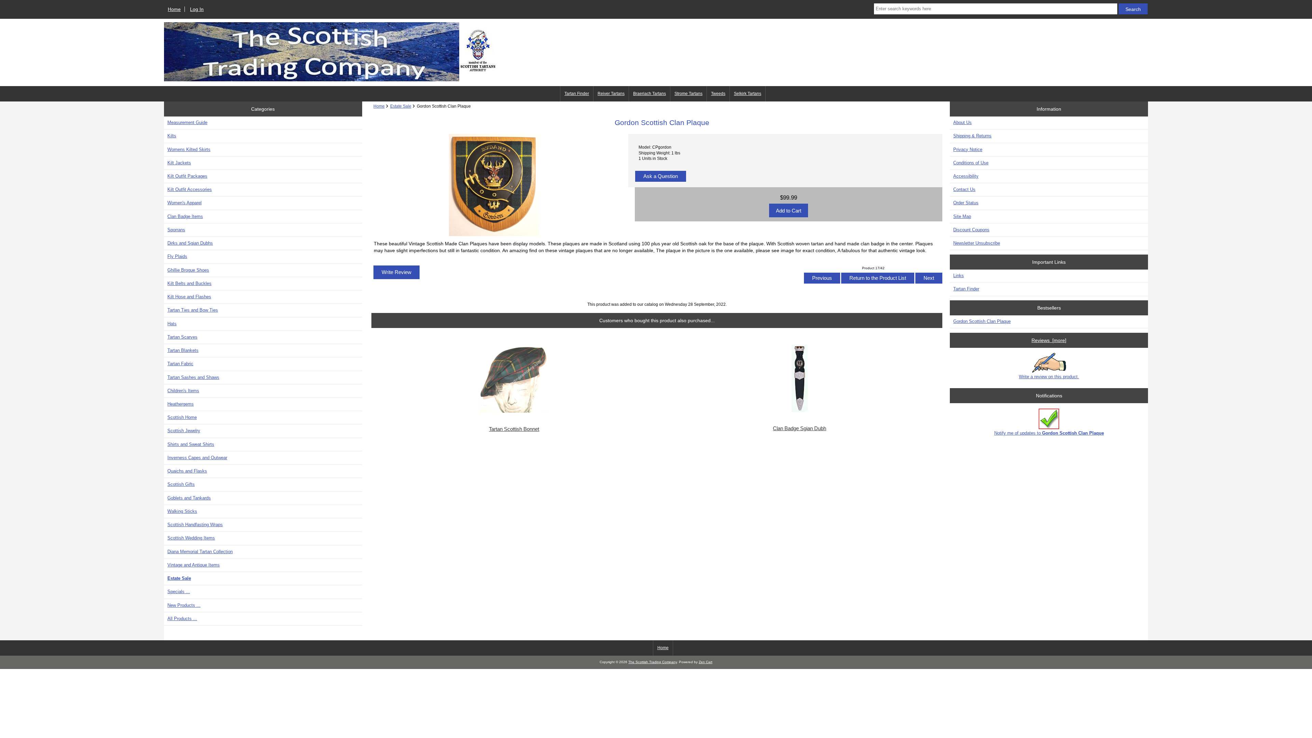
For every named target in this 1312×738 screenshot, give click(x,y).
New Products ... (184, 605)
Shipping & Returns (972, 135)
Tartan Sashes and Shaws (193, 377)
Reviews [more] (1048, 340)
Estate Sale (400, 106)
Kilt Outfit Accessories (189, 189)
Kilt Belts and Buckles (189, 283)
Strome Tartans (688, 93)
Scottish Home (182, 417)
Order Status (966, 202)
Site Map (962, 216)
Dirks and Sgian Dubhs (190, 243)
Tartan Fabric (180, 363)
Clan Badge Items (185, 216)
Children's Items (183, 390)
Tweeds (718, 93)
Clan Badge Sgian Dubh (799, 428)
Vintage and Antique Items (193, 565)
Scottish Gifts (181, 484)
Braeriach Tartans (649, 93)
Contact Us (964, 189)
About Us (962, 122)
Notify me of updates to (1049, 433)
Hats (172, 323)
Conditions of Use (970, 162)
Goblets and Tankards (189, 498)
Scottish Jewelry (183, 430)
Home (174, 9)
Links (958, 275)
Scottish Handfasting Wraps (195, 524)
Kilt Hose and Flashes (189, 296)
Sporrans (176, 229)
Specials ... (178, 591)
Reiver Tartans (611, 93)
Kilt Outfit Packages (187, 176)
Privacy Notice (967, 149)
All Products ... (182, 618)
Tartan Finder (576, 93)
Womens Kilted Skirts (188, 149)
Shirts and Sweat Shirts (190, 444)
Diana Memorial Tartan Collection (200, 551)
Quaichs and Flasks (187, 471)
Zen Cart (705, 662)
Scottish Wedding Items (191, 538)
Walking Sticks (182, 511)
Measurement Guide (187, 122)
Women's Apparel (184, 202)
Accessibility (966, 176)
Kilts (171, 135)
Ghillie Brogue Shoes (188, 270)
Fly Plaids (177, 256)
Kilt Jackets (179, 162)
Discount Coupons (971, 229)
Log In (197, 9)
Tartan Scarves (182, 337)
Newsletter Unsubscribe (976, 243)
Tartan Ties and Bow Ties (192, 310)
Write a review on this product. (1049, 376)
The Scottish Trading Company (652, 662)
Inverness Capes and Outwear (197, 457)
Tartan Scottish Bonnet (514, 429)
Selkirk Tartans (747, 93)
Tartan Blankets (183, 350)
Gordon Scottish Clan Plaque (982, 321)
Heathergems (180, 404)
